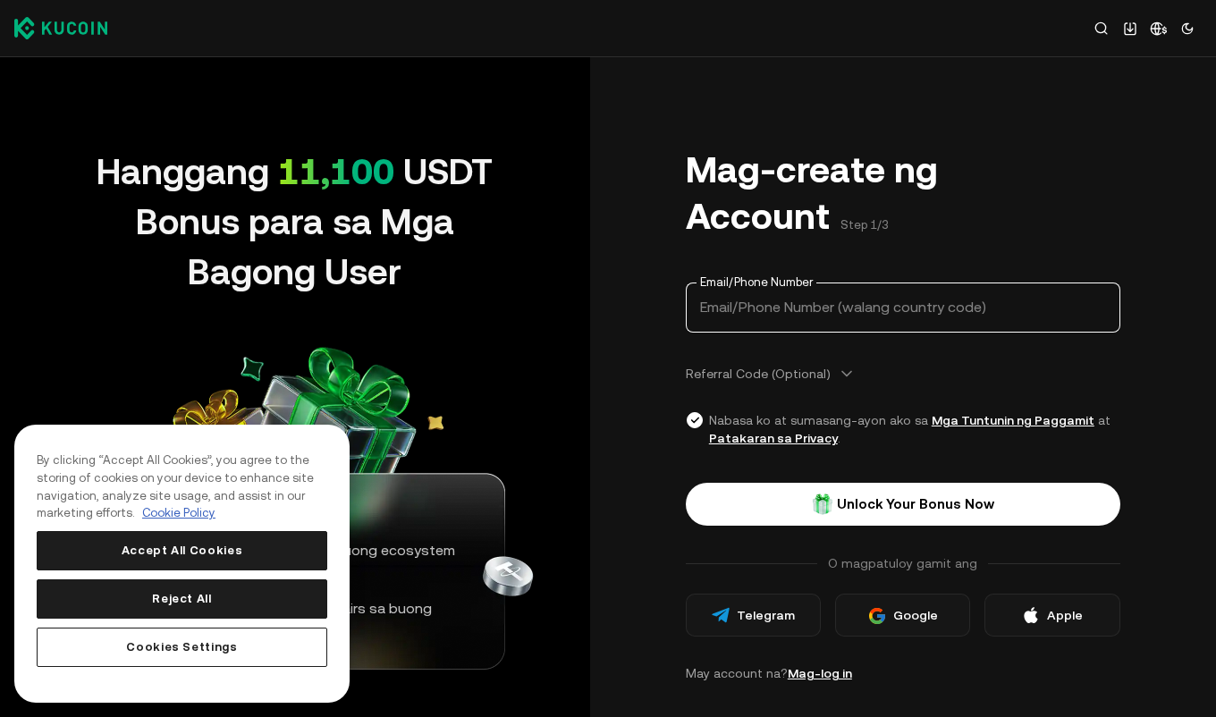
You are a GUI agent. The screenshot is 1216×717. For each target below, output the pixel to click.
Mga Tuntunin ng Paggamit (1013, 420)
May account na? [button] (769, 673)
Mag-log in (820, 673)
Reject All (182, 598)
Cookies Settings (182, 647)
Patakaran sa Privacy (773, 438)
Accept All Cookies (182, 550)
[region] (182, 564)
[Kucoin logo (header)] (60, 27)
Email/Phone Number (756, 282)
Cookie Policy (178, 512)
